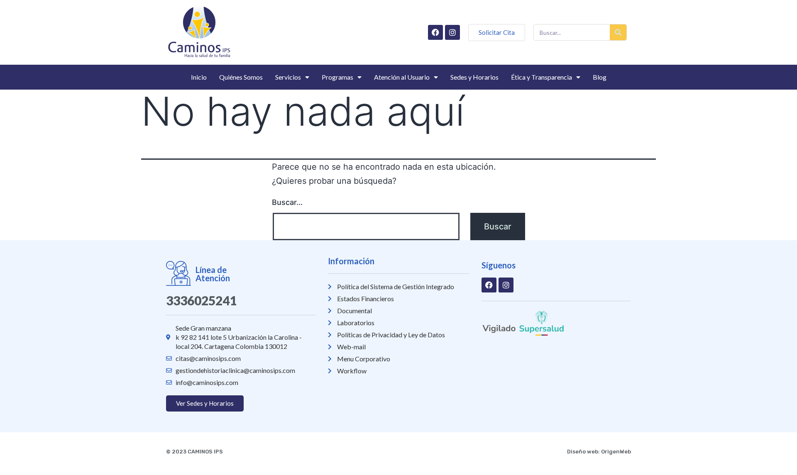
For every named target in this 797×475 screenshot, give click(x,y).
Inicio (199, 77)
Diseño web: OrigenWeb (599, 451)
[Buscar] (618, 32)
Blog (599, 77)
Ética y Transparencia (541, 77)
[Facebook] (435, 32)
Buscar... (287, 202)
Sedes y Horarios (474, 77)
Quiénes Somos (241, 77)
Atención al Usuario (402, 77)
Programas (337, 77)
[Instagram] (452, 32)
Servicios (288, 77)
